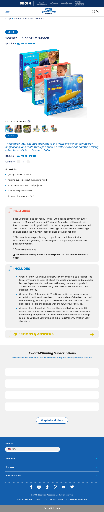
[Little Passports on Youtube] (63, 487)
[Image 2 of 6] (18, 129)
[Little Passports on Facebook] (31, 487)
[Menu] (7, 11)
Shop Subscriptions (52, 420)
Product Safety (56, 499)
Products (10, 458)
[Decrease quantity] (18, 161)
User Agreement (24, 499)
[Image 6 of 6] (54, 129)
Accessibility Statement (76, 499)
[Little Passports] (49, 11)
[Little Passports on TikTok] (47, 487)
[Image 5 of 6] (45, 129)
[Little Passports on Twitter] (72, 487)
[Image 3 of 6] (27, 129)
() (93, 11)
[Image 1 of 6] (9, 129)
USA (14, 449)
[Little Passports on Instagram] (39, 487)
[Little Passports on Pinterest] (55, 487)
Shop (8, 18)
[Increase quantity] (28, 161)
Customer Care (13, 476)
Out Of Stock (52, 508)
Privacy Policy (41, 499)
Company (11, 467)
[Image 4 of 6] (36, 129)
